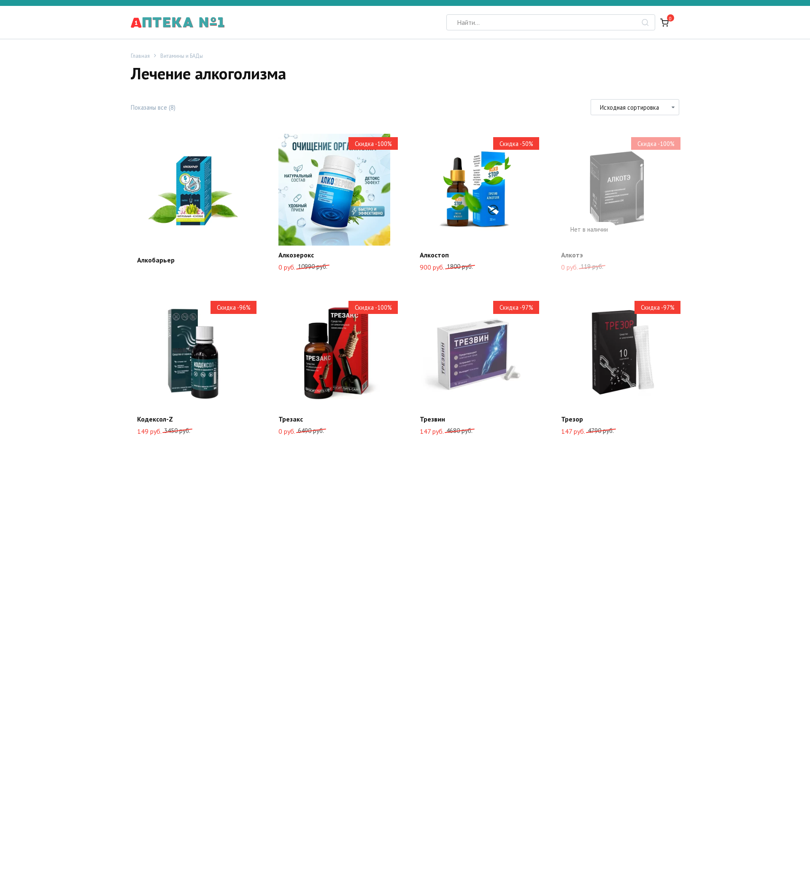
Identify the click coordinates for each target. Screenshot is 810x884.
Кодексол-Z (155, 419)
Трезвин (432, 419)
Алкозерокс (296, 255)
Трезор (572, 419)
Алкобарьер (156, 260)
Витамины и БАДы (181, 55)
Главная (140, 55)
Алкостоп (434, 255)
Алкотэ (572, 255)
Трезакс (290, 419)
